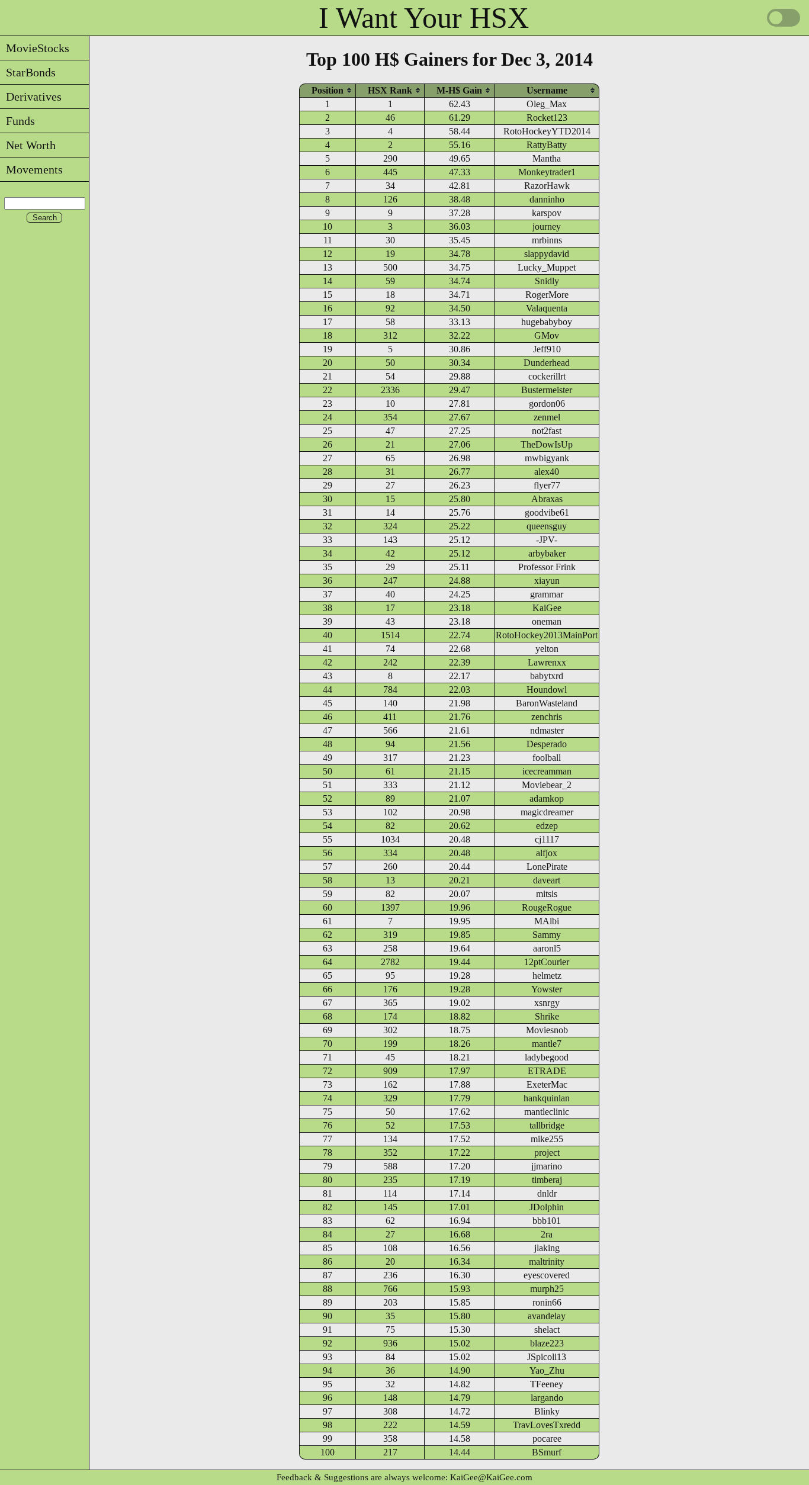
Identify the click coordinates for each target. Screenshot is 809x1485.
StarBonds (28, 72)
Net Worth (28, 145)
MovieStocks (34, 47)
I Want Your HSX (424, 17)
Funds (17, 120)
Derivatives (31, 96)
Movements (31, 169)
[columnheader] (327, 90)
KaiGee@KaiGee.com (491, 1477)
